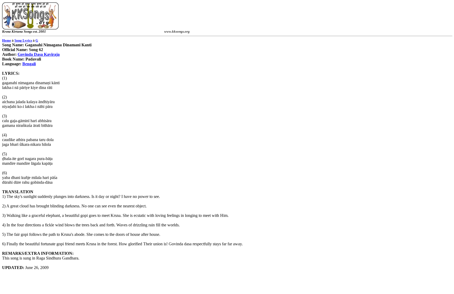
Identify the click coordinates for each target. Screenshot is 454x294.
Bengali (29, 64)
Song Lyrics (23, 40)
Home (6, 40)
